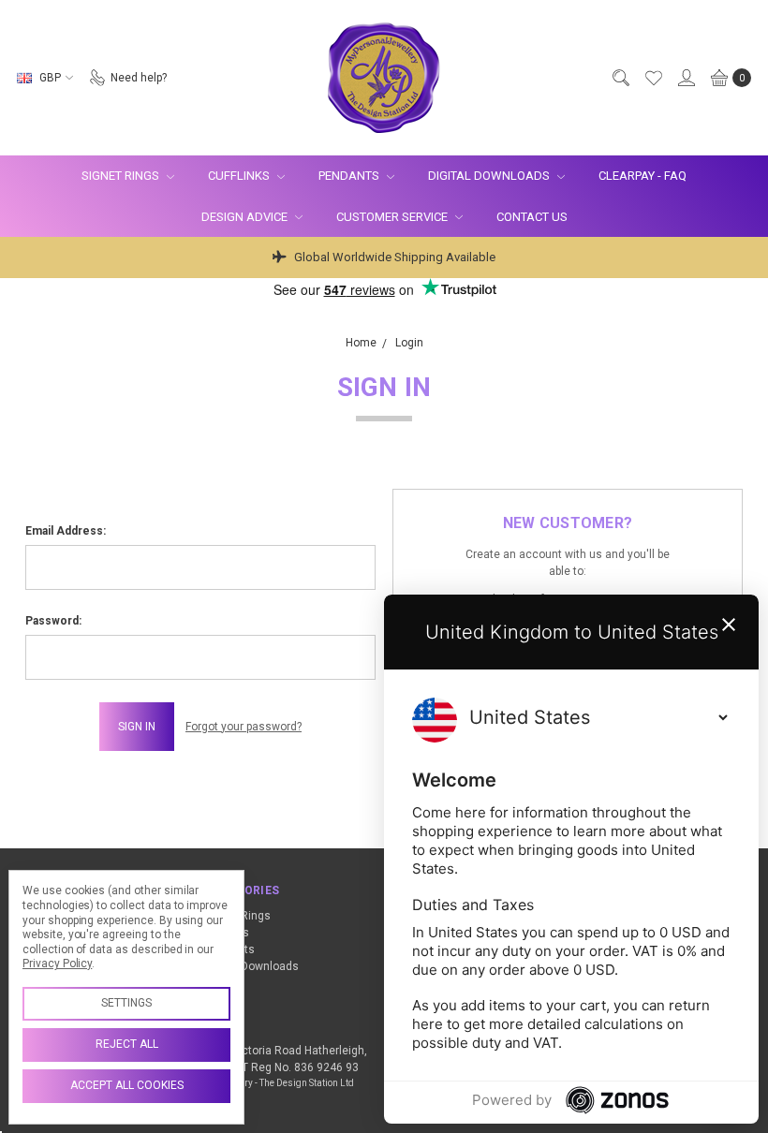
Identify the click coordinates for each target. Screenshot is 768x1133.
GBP (50, 77)
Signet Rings (121, 176)
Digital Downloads (490, 176)
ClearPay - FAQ (642, 176)
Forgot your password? (243, 726)
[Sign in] (686, 77)
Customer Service (393, 217)
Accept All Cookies (127, 1085)
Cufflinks (240, 176)
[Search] (620, 77)
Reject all (127, 1044)
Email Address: (65, 530)
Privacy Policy (57, 963)
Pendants (350, 176)
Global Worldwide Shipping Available (393, 257)
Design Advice (245, 217)
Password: (53, 620)
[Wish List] (653, 77)
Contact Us (532, 217)
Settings (126, 1002)
